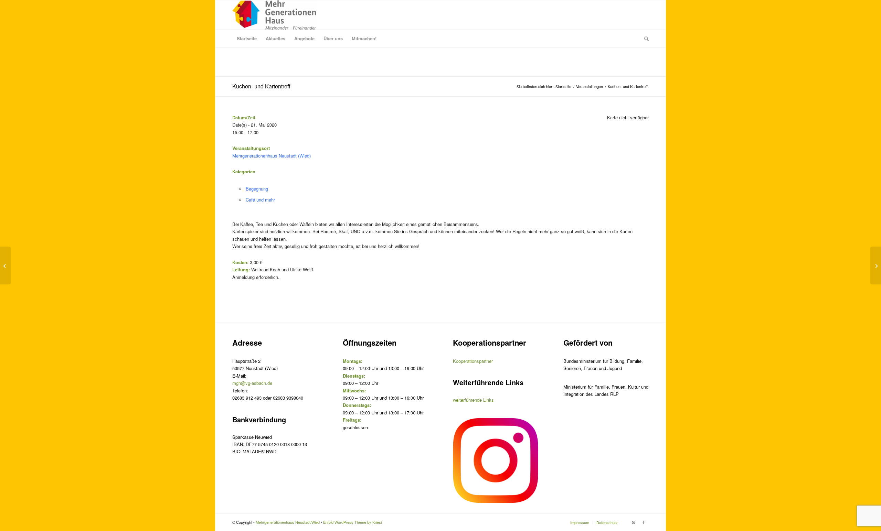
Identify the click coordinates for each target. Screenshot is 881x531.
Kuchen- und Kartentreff (261, 86)
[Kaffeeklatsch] (5, 265)
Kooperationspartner (473, 361)
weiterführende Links (473, 400)
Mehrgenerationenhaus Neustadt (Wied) (271, 155)
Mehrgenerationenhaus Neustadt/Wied (288, 522)
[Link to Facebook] (643, 522)
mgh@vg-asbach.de (252, 383)
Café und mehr (260, 199)
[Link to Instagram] (633, 522)
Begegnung (257, 188)
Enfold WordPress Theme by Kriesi (352, 522)
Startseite (563, 86)
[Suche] (644, 38)
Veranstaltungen (589, 86)
